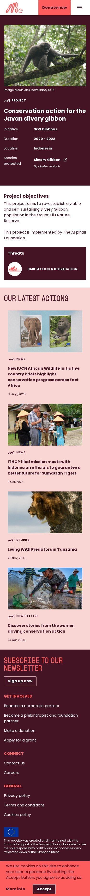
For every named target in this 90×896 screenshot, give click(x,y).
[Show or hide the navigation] (79, 8)
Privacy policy (17, 795)
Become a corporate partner (32, 706)
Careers (11, 772)
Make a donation (19, 730)
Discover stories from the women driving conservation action (41, 628)
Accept (44, 889)
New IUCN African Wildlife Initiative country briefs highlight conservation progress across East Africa (43, 377)
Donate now (54, 7)
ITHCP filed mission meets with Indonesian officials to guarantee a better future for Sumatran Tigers (44, 467)
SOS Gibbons (45, 129)
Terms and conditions (24, 805)
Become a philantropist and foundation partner (41, 718)
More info (15, 889)
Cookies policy (17, 814)
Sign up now (20, 681)
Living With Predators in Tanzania (42, 549)
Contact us (14, 763)
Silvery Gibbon (47, 159)
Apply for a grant (20, 740)
